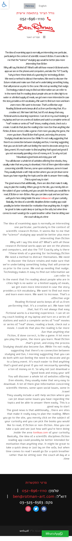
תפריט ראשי (34, 37)
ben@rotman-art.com (33, 496)
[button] (4, 4)
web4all (24, 531)
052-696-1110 (32, 19)
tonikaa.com (45, 198)
